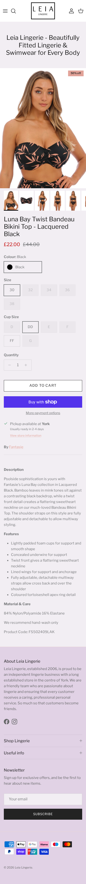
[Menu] (5, 11)
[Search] (16, 11)
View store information (25, 435)
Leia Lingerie (23, 867)
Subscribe (43, 814)
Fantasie (16, 447)
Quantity (11, 355)
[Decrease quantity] (8, 365)
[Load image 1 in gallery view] (43, 128)
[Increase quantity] (27, 365)
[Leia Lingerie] (43, 10)
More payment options (43, 413)
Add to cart (43, 385)
